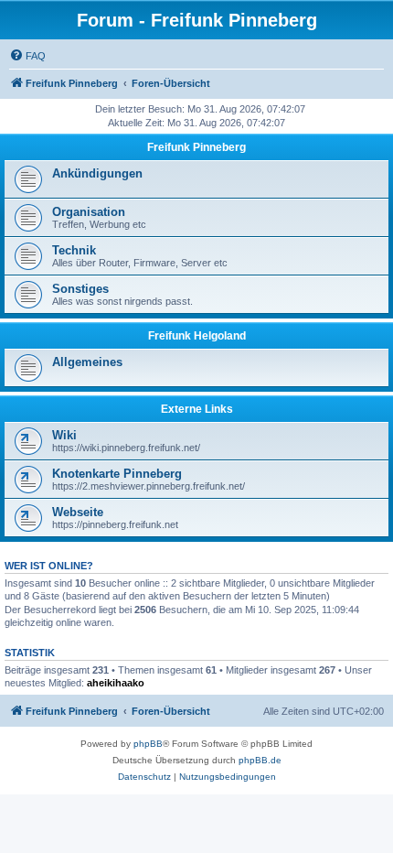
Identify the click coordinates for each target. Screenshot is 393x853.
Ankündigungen (97, 173)
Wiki (64, 435)
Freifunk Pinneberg (196, 147)
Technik (74, 250)
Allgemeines (87, 362)
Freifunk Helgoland (197, 335)
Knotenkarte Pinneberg (117, 473)
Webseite (77, 512)
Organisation (88, 212)
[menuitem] (27, 56)
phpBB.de (260, 760)
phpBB (148, 744)
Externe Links (197, 409)
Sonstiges (80, 289)
